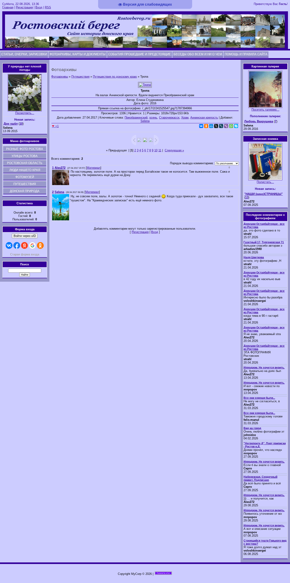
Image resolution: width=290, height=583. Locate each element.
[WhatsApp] (231, 126)
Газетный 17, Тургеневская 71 (264, 242)
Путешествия (80, 76)
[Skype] (236, 126)
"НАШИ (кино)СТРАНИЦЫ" (263, 194)
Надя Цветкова (254, 257)
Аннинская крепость (204, 117)
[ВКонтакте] (201, 126)
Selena (145, 121)
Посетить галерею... (265, 109)
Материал (93, 167)
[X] (216, 126)
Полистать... (265, 182)
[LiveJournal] (221, 126)
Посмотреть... (24, 113)
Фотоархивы (59, 76)
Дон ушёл (11, 123)
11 (159, 150)
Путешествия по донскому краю (115, 76)
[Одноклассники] (206, 126)
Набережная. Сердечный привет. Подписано (260, 478)
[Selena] (70, 196)
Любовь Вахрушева (258, 121)
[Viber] (226, 126)
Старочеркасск (169, 117)
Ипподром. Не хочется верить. (264, 367)
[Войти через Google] (32, 245)
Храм (184, 117)
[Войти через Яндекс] (24, 245)
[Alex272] (70, 171)
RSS (48, 7)
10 (155, 150)
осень (153, 117)
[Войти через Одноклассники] (40, 245)
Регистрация (24, 7)
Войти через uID (25, 236)
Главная (7, 7)
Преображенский (136, 117)
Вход (38, 7)
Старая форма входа (24, 254)
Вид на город (252, 428)
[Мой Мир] (211, 126)
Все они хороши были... (259, 398)
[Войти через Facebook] (16, 245)
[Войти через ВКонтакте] (9, 245)
